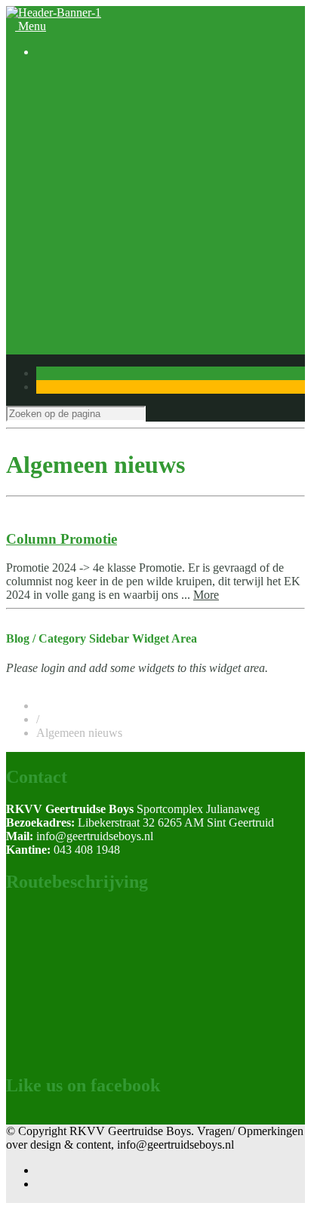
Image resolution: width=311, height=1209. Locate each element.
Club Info (59, 199)
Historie (85, 213)
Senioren (57, 90)
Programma (63, 145)
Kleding (55, 186)
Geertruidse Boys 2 (112, 118)
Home (51, 77)
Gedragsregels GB (110, 253)
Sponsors (58, 172)
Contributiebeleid (138, 281)
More (206, 594)
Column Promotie (61, 539)
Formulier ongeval (140, 294)
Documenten (97, 267)
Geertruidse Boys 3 (112, 131)
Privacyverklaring (139, 308)
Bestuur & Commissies (121, 226)
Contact (84, 240)
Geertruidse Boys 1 (112, 104)
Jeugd (50, 158)
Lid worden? (66, 321)
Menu (30, 26)
